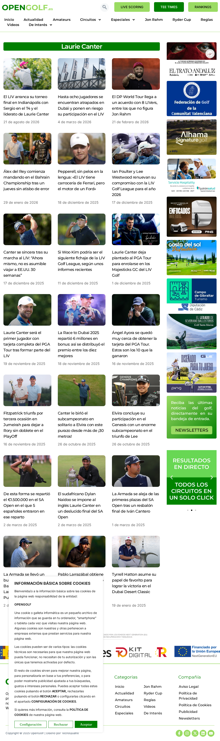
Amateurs (61, 20)
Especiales (120, 20)
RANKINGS (203, 7)
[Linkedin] (203, 733)
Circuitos (88, 20)
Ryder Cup (182, 20)
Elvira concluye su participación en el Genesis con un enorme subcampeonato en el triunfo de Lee (134, 425)
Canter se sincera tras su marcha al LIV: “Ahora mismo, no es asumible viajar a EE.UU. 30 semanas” (25, 264)
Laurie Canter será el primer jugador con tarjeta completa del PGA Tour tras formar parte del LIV (26, 344)
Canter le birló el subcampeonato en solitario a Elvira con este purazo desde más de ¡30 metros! (81, 425)
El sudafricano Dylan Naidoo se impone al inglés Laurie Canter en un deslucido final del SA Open (80, 505)
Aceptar (86, 724)
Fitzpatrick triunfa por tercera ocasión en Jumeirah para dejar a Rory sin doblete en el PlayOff (23, 425)
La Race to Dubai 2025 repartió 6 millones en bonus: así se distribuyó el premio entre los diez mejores (81, 344)
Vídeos (13, 25)
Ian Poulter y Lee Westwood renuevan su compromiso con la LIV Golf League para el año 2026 (134, 183)
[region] (56, 654)
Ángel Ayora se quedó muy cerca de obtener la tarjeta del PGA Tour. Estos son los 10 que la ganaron (134, 344)
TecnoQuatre (70, 733)
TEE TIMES (168, 7)
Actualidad (33, 20)
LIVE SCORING (132, 7)
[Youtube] (211, 733)
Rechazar (61, 724)
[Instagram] (187, 733)
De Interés (38, 25)
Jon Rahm (154, 20)
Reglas (207, 20)
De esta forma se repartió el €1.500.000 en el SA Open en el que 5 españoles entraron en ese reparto (26, 505)
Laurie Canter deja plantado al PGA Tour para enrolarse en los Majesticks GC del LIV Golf (132, 264)
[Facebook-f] (179, 733)
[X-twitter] (195, 733)
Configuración (30, 724)
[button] (104, 7)
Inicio (9, 20)
